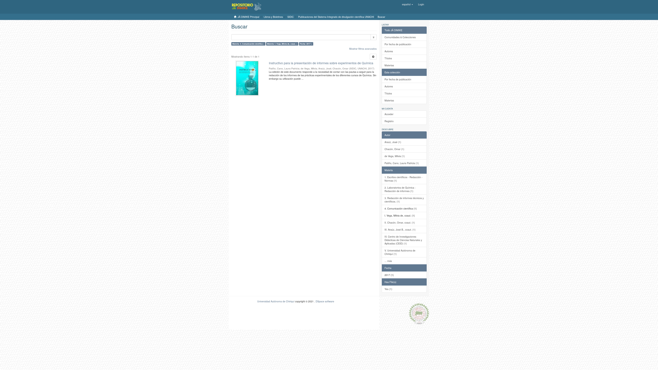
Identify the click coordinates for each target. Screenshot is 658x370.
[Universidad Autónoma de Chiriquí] (419, 313)
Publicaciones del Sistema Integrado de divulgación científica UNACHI (336, 16)
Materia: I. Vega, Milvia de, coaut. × (282, 43)
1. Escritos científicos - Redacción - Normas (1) (404, 178)
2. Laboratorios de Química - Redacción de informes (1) (400, 189)
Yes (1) (388, 289)
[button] (407, 4)
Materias (389, 65)
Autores (389, 51)
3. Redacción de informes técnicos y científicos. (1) (404, 199)
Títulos (388, 58)
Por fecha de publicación (398, 44)
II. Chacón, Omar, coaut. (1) (400, 222)
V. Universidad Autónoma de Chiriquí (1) (400, 252)
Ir (373, 37)
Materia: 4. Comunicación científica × (248, 43)
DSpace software (325, 301)
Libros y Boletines (273, 16)
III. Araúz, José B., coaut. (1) (400, 229)
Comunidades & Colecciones (400, 37)
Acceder (389, 114)
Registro (389, 121)
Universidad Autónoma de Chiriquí (275, 301)
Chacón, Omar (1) (394, 149)
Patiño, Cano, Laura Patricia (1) (402, 163)
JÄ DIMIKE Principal (248, 16)
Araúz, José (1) (393, 142)
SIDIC (290, 16)
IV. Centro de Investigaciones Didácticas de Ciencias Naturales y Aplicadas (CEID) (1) (403, 240)
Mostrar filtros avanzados (363, 48)
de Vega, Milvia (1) (395, 156)
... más (388, 261)
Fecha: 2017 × (306, 43)
